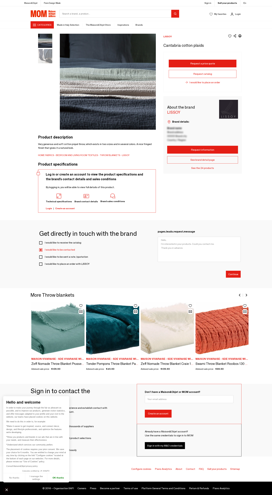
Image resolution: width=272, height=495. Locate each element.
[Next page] (246, 295)
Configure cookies (141, 468)
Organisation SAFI (64, 488)
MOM (43, 13)
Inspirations (123, 24)
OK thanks (58, 477)
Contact (190, 468)
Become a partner (110, 488)
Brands (139, 24)
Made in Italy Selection (68, 24)
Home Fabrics (46, 155)
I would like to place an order (204, 82)
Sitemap (235, 468)
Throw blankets (110, 155)
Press (93, 488)
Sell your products (227, 3)
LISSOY (126, 155)
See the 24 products (202, 168)
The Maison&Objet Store (98, 24)
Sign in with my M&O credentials (165, 445)
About (179, 468)
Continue (233, 274)
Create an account (65, 208)
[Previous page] (240, 295)
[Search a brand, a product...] (175, 14)
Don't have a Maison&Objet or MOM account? (172, 391)
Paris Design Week (52, 3)
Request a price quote (202, 63)
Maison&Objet (30, 3)
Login (238, 14)
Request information (202, 149)
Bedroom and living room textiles (77, 155)
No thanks (14, 477)
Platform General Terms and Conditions (163, 488)
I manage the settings (36, 477)
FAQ (201, 468)
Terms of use (130, 488)
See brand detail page (202, 159)
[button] (6, 489)
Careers (81, 488)
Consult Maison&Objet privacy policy (22, 466)
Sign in (207, 3)
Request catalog (202, 73)
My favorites (220, 14)
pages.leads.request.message (176, 231)
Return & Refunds (199, 488)
